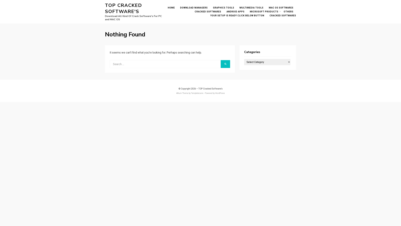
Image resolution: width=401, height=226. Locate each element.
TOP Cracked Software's (123, 8)
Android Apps (236, 11)
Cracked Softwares (208, 11)
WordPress (220, 93)
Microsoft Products (264, 11)
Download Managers (194, 7)
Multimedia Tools (251, 7)
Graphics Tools (223, 7)
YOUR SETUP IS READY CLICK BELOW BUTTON (237, 15)
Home (171, 7)
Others (288, 11)
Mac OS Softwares (281, 7)
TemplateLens (197, 93)
